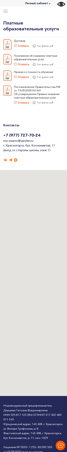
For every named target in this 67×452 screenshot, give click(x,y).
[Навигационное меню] (5, 11)
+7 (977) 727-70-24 (21, 135)
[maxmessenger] (15, 160)
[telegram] (10, 160)
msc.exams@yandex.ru (18, 141)
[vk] (5, 160)
